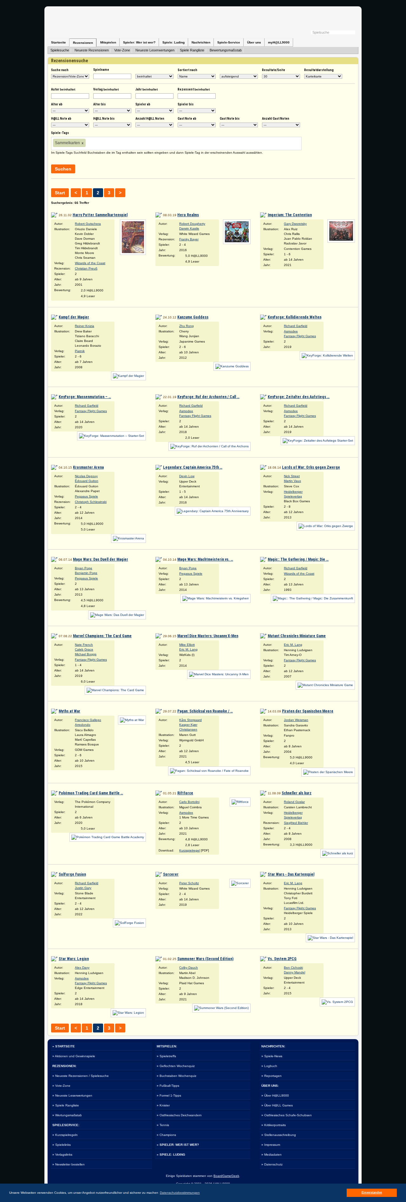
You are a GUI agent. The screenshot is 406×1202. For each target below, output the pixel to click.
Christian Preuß (86, 268)
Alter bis (99, 104)
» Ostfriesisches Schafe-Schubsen (286, 1115)
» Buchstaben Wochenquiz (176, 1076)
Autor (63, 89)
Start (60, 192)
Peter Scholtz (189, 883)
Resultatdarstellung (319, 70)
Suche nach (60, 70)
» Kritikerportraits (273, 1125)
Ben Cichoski (293, 967)
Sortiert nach (187, 70)
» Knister (163, 1105)
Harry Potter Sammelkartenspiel (100, 215)
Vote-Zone (122, 50)
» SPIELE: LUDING (171, 1154)
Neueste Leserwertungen (154, 50)
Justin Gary (83, 888)
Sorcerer (171, 874)
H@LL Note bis (104, 118)
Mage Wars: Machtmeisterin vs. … (205, 559)
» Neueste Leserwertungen (72, 1095)
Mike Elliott (187, 644)
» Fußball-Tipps (168, 1085)
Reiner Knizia (84, 326)
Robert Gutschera (88, 223)
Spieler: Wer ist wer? (139, 42)
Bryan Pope (83, 568)
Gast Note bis (229, 118)
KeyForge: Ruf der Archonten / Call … (208, 397)
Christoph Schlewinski (91, 502)
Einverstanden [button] (372, 1192)
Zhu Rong (186, 326)
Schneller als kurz (296, 793)
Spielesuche (59, 50)
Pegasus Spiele (86, 496)
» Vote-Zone (61, 1085)
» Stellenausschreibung (278, 1135)
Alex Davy (82, 967)
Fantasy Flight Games (300, 336)
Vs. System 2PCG (282, 959)
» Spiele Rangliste (65, 1105)
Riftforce (185, 793)
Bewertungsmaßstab (226, 50)
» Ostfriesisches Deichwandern (179, 1115)
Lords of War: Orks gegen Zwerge (311, 467)
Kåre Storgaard (190, 720)
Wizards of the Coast (90, 263)
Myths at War (69, 711)
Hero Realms (188, 215)
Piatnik (80, 351)
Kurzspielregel (189, 850)
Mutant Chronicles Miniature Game (297, 636)
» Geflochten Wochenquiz (176, 1066)
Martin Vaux (292, 481)
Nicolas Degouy (86, 476)
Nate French (84, 644)
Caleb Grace (84, 649)
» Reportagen (271, 1076)
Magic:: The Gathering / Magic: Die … (298, 559)
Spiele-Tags (60, 133)
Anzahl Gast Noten (275, 118)
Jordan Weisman (296, 720)
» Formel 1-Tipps (169, 1095)
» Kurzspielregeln (65, 1135)
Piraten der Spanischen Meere (307, 711)
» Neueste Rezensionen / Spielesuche (80, 1076)
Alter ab (56, 104)
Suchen (63, 168)
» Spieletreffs (166, 1056)
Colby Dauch (188, 967)
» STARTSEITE (63, 1046)
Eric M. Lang (188, 649)
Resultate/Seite (273, 70)
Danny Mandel (294, 972)
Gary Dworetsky (295, 223)
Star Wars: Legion (74, 959)
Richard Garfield (295, 326)
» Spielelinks (61, 1144)
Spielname (101, 69)
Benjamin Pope (86, 573)
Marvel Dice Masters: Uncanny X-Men (207, 636)
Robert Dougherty (192, 223)
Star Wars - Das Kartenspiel (291, 874)
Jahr (146, 89)
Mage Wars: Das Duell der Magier (100, 559)
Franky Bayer (189, 239)
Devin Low (186, 476)
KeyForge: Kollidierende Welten (294, 317)
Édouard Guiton (86, 481)
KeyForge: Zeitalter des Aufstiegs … (299, 397)
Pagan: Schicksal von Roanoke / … (205, 711)
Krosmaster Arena (88, 467)
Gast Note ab (187, 118)
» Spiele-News (271, 1056)
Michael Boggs (85, 654)
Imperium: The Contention (290, 215)
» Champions (166, 1135)
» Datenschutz (272, 1164)
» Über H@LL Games (277, 1105)
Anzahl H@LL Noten (149, 118)
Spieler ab (142, 104)
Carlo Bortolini (189, 802)
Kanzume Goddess (192, 317)
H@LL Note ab (61, 118)
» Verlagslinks (62, 1154)
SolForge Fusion (72, 874)
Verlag (106, 89)
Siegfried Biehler (296, 823)
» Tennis (163, 1125)
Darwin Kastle (189, 228)
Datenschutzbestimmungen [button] (180, 1192)
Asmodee (291, 331)
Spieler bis (185, 104)
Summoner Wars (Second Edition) (205, 959)
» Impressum (270, 1144)
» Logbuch (269, 1066)
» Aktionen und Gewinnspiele (73, 1056)
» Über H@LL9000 (275, 1095)
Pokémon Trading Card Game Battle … (91, 793)
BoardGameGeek (226, 1176)
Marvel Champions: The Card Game (102, 636)
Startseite (58, 42)
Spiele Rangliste (192, 50)
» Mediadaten (271, 1154)
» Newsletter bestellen (68, 1164)
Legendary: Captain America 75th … (192, 467)
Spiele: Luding (173, 42)
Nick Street (292, 476)
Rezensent (194, 89)
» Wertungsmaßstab (67, 1115)
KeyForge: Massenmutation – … (85, 397)
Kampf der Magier (74, 317)
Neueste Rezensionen (92, 50)
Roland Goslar (294, 802)
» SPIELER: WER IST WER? (178, 1144)
